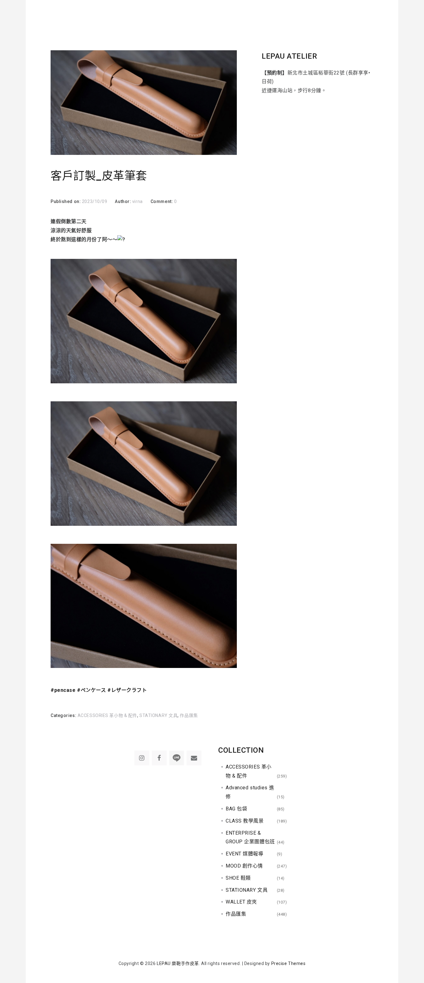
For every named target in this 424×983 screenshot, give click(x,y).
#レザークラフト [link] (127, 690)
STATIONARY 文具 (158, 715)
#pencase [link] (63, 690)
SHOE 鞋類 (238, 878)
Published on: (66, 201)
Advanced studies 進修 (250, 792)
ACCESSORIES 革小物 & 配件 (107, 715)
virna (137, 201)
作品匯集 (189, 715)
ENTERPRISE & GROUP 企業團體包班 (250, 837)
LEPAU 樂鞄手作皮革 (178, 963)
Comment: (162, 201)
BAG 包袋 (236, 809)
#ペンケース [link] (91, 690)
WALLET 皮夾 (241, 902)
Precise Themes (288, 963)
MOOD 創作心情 (244, 866)
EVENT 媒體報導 (245, 854)
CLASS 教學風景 (245, 821)
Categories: (64, 715)
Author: (123, 201)
